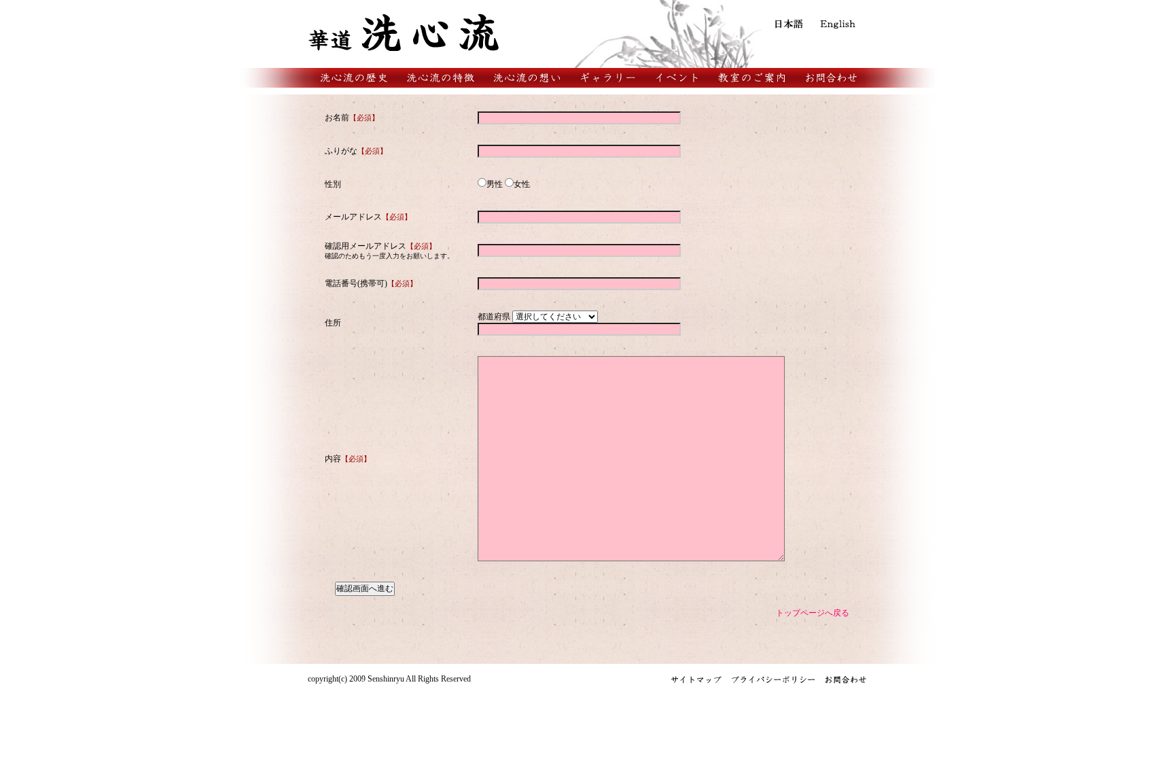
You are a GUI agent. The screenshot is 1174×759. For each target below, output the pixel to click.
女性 (522, 184)
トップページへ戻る (812, 613)
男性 (494, 184)
